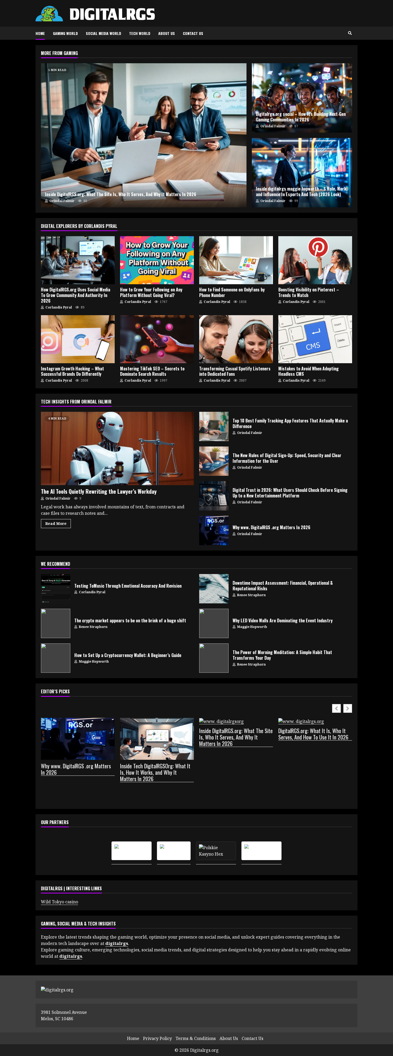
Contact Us (193, 33)
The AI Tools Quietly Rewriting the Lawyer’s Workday (117, 448)
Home (40, 33)
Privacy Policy (157, 1038)
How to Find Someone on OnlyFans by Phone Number (236, 260)
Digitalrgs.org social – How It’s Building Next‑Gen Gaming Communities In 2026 (302, 98)
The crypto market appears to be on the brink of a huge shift (55, 623)
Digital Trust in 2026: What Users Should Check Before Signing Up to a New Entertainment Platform (214, 496)
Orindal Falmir (62, 201)
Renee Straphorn (251, 595)
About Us (166, 33)
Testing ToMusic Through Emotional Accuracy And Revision (55, 588)
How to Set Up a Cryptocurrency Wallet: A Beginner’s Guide (55, 658)
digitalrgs (70, 956)
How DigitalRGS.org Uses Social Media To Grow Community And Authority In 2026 (78, 260)
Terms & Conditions (196, 1038)
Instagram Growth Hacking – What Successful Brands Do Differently (78, 339)
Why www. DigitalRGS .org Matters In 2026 (214, 530)
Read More (56, 523)
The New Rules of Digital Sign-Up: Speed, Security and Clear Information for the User (214, 461)
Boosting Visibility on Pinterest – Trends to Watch (315, 260)
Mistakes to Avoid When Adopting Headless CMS (315, 339)
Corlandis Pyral (58, 307)
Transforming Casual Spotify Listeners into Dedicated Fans (236, 339)
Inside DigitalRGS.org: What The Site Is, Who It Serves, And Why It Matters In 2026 (143, 135)
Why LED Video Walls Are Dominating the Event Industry (214, 623)
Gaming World (65, 33)
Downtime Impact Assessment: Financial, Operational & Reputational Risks (214, 588)
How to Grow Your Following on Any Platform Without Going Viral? (157, 260)
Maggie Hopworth (251, 626)
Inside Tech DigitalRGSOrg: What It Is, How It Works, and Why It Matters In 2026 (155, 772)
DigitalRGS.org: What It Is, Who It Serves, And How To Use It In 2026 (313, 734)
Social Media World (103, 33)
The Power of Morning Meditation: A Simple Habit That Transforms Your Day (214, 658)
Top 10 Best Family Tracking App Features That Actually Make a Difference (214, 426)
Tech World (139, 33)
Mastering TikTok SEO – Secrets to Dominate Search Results (157, 339)
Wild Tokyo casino (59, 902)
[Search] (350, 33)
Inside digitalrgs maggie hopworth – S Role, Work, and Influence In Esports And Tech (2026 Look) (302, 172)
